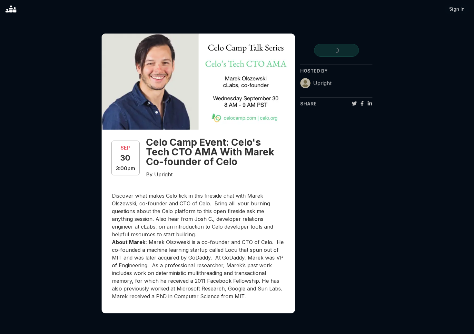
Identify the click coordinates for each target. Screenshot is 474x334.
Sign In (457, 9)
